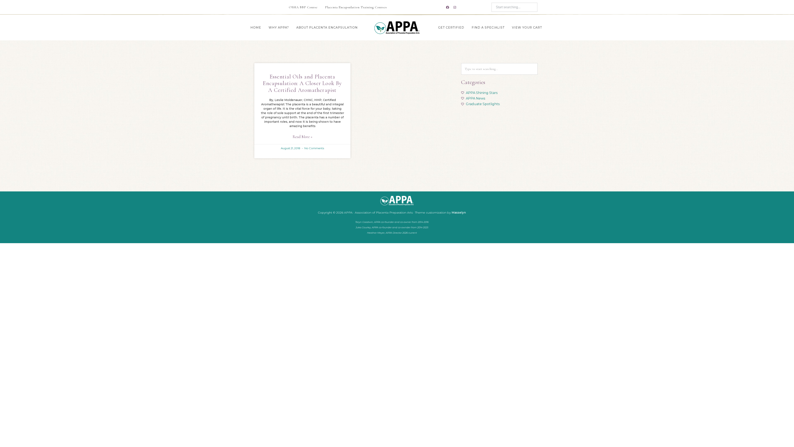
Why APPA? (279, 27)
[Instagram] (455, 7)
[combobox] (514, 7)
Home (255, 27)
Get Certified (451, 27)
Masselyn (459, 212)
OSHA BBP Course (303, 7)
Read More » (302, 136)
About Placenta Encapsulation (327, 27)
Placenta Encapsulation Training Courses (356, 7)
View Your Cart (527, 27)
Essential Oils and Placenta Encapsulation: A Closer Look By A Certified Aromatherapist (302, 83)
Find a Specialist (488, 27)
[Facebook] (447, 7)
